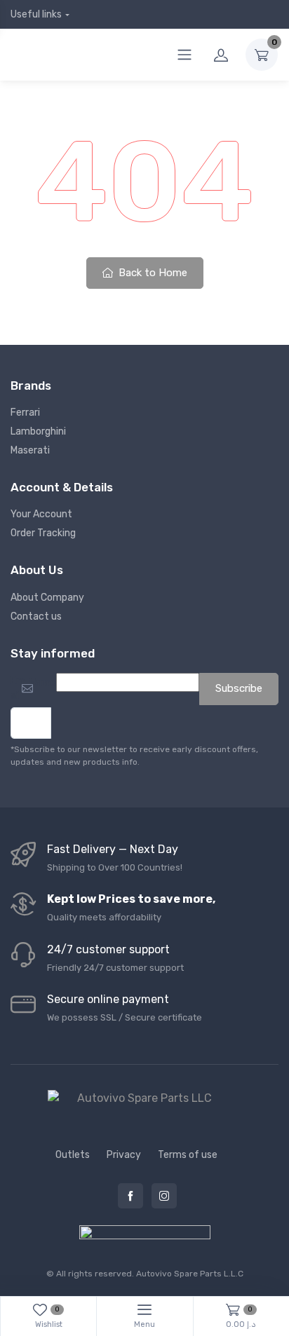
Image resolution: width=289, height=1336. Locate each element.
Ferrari (25, 412)
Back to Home (151, 272)
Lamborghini (38, 431)
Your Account (41, 514)
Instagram (164, 1195)
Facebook (130, 1195)
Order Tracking (43, 533)
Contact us (36, 616)
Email (19, 688)
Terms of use (187, 1155)
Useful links (36, 14)
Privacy (124, 1155)
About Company (47, 598)
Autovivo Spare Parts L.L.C (189, 1274)
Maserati (30, 450)
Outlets (72, 1155)
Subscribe (238, 688)
